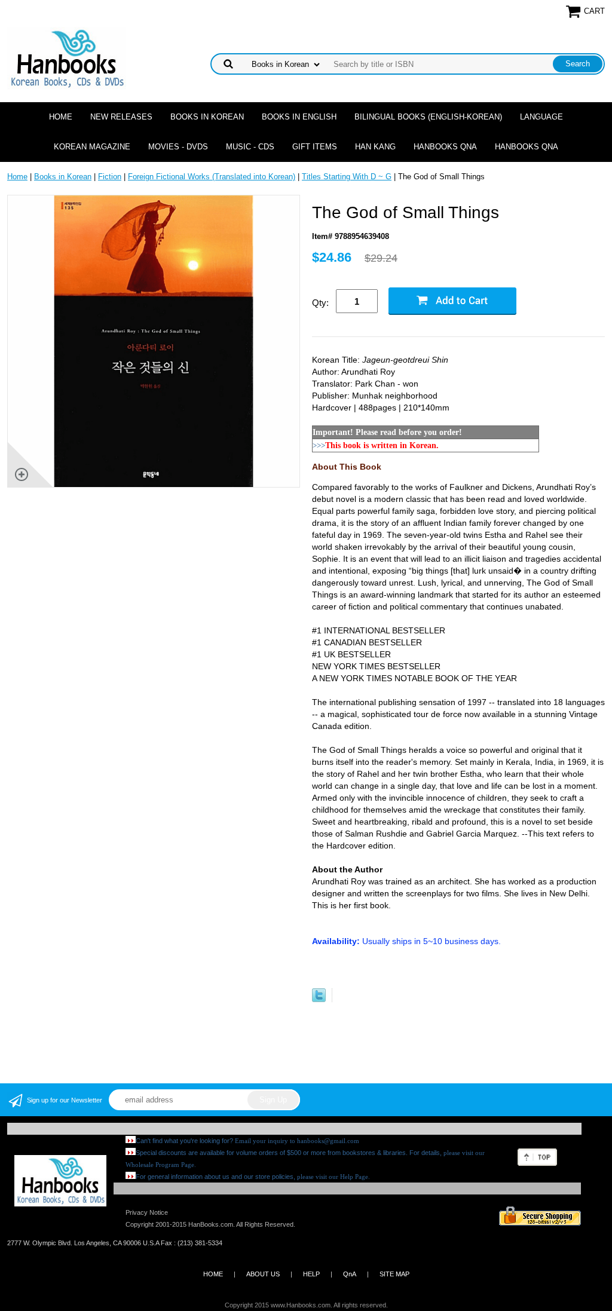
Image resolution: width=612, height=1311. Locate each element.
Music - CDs (250, 146)
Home (60, 116)
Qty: (320, 303)
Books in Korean (207, 116)
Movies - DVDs (178, 146)
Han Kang (375, 146)
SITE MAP (394, 1274)
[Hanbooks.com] (66, 57)
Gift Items (314, 146)
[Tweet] (319, 999)
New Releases (121, 116)
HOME (213, 1274)
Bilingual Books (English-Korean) (428, 116)
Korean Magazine (92, 146)
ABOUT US (263, 1274)
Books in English (299, 116)
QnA (349, 1274)
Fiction (109, 176)
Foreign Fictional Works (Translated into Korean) (211, 176)
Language (541, 116)
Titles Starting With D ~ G (346, 176)
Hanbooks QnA (445, 146)
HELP (311, 1274)
